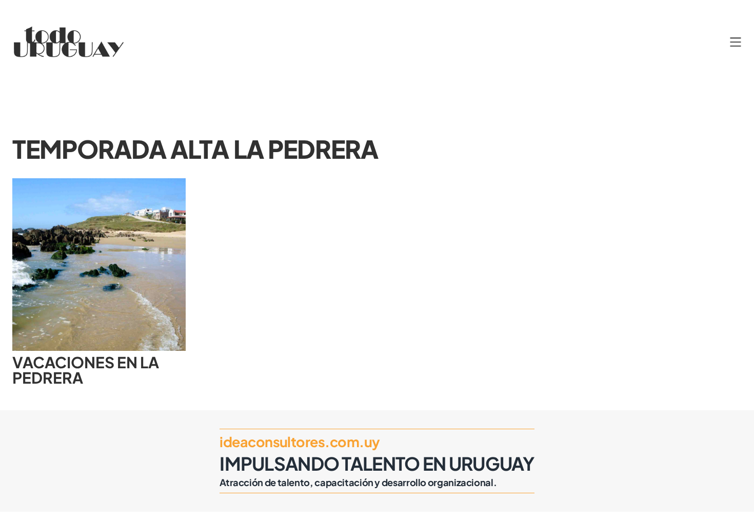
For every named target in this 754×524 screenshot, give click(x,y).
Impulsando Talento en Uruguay (377, 463)
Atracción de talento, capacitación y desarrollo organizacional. (358, 482)
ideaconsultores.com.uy (300, 441)
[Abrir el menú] (735, 42)
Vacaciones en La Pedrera (85, 370)
